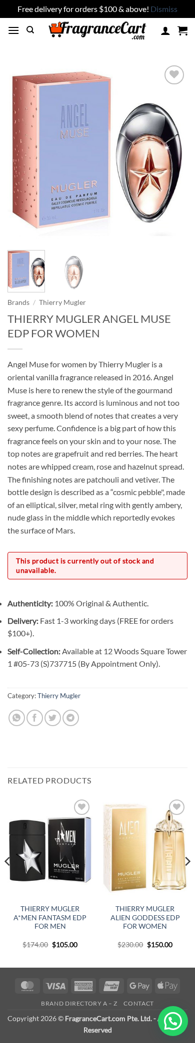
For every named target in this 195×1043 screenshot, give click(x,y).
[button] (14, 30)
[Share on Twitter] (52, 718)
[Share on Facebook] (34, 718)
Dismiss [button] (164, 8)
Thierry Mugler (62, 302)
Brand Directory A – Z (79, 1003)
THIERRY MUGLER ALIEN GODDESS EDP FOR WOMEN (145, 917)
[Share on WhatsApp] (16, 718)
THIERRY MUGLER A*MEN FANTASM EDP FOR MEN (50, 917)
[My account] (165, 30)
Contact (139, 1003)
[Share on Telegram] (70, 718)
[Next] (171, 153)
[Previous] (23, 153)
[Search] (30, 29)
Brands (19, 302)
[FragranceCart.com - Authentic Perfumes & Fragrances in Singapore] (98, 30)
